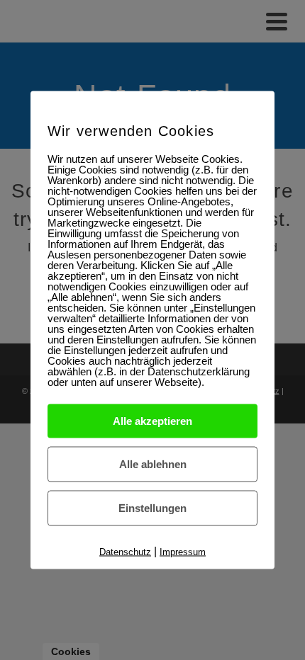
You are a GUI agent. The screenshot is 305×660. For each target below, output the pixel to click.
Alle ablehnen (153, 464)
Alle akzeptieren (152, 421)
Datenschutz (125, 552)
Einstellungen (152, 508)
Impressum (183, 552)
